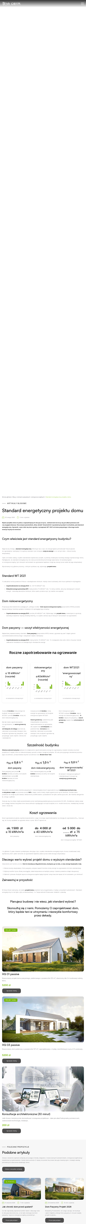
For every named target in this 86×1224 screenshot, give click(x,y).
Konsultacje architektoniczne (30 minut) (26, 1114)
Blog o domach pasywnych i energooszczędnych (28, 497)
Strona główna (6, 497)
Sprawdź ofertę (12, 991)
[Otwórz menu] (82, 4)
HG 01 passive (10, 974)
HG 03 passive (11, 1045)
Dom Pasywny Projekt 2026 (58, 1207)
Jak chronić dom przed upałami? (17, 1207)
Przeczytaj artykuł (11, 1220)
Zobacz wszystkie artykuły (13, 1169)
